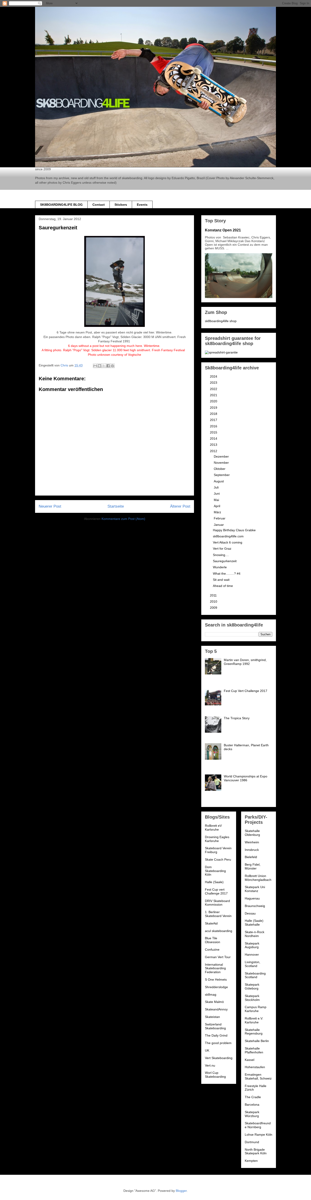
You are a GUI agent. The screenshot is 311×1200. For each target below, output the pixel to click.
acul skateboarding (218, 931)
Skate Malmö (214, 1002)
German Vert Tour (218, 957)
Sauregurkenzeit (225, 561)
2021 (214, 395)
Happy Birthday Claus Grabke (234, 530)
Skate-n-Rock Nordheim (254, 934)
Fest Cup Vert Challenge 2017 (245, 691)
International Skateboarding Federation (215, 968)
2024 (214, 376)
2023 (214, 382)
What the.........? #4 (226, 573)
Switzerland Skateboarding (215, 1026)
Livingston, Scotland (252, 964)
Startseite (115, 506)
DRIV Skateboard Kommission (217, 903)
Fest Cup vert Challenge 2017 (216, 891)
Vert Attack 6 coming (227, 542)
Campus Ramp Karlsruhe (255, 1009)
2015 (214, 432)
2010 (214, 601)
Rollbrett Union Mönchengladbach (258, 878)
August (219, 481)
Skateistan (212, 1017)
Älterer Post (180, 506)
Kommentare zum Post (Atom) (123, 519)
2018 (214, 414)
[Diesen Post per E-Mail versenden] (95, 365)
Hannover (252, 954)
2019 (214, 407)
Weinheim (252, 842)
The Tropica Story (237, 718)
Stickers (121, 204)
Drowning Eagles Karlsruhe (217, 839)
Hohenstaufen (255, 1067)
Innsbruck (252, 850)
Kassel (249, 1060)
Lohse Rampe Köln (258, 1134)
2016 (214, 426)
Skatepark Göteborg (252, 986)
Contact (98, 204)
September (222, 475)
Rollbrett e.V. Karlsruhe (254, 1020)
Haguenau (252, 898)
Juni (217, 493)
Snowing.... (221, 555)
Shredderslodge (216, 987)
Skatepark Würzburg (252, 1114)
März (218, 512)
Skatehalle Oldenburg (252, 833)
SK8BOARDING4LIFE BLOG (61, 204)
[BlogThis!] (99, 365)
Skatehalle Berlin (257, 1041)
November (222, 462)
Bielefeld (251, 857)
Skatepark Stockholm (252, 998)
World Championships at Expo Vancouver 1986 (245, 778)
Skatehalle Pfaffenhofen (254, 1050)
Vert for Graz (222, 548)
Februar (220, 518)
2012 (214, 451)
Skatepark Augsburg (252, 945)
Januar (219, 524)
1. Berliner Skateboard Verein (218, 914)
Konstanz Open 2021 (223, 230)
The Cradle (253, 1097)
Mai (217, 500)
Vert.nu (210, 1065)
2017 (214, 420)
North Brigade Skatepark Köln (256, 1151)
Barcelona (252, 1104)
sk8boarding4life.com (228, 536)
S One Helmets (216, 979)
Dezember (222, 456)
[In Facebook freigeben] (108, 365)
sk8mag (210, 994)
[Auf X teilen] (104, 365)
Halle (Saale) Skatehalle (254, 922)
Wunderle (220, 567)
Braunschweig (255, 906)
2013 (214, 444)
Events (142, 204)
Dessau (250, 913)
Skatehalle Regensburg (254, 1031)
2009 (214, 607)
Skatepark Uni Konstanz (255, 889)
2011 (214, 595)
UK (207, 1050)
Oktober (220, 469)
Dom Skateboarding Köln (215, 871)
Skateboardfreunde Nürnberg (258, 1125)
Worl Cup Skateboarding (215, 1074)
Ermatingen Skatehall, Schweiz (258, 1076)
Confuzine (212, 949)
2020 (214, 401)
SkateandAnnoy (216, 1009)
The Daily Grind (216, 1035)
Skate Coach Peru (218, 859)
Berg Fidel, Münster (252, 866)
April (217, 506)
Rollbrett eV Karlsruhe (213, 827)
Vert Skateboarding (218, 1058)
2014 (214, 438)
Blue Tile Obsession (212, 940)
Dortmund (252, 1142)
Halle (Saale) (214, 882)
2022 (214, 389)
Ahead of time (223, 586)
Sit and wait (221, 579)
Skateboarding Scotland (255, 975)
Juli (216, 487)
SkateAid (211, 923)
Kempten (251, 1160)
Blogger (181, 1190)
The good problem (218, 1043)
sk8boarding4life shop (221, 321)
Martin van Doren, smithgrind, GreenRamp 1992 (245, 662)
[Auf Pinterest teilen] (112, 365)
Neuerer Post (50, 506)
